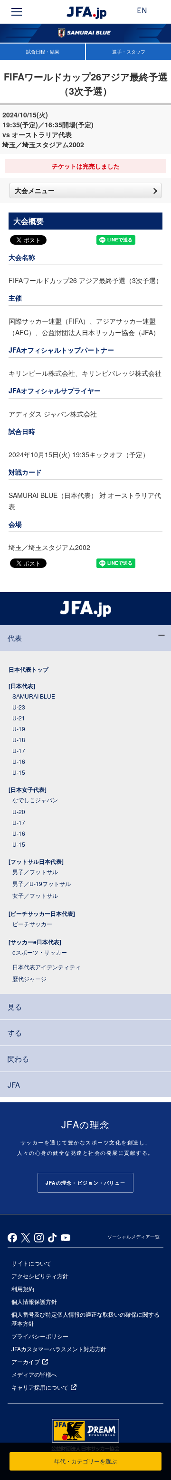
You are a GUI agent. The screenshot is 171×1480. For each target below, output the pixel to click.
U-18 (18, 740)
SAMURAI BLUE (33, 696)
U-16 (18, 761)
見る (15, 1006)
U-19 (18, 729)
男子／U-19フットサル (41, 883)
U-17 (18, 750)
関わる (18, 1058)
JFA (14, 1085)
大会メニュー (35, 190)
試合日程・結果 (42, 51)
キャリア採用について (39, 1387)
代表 (15, 638)
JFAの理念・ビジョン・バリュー (85, 1182)
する (15, 1032)
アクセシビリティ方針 (39, 1276)
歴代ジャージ (29, 979)
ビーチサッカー (32, 924)
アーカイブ (25, 1361)
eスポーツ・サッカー (39, 952)
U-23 (18, 707)
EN (142, 11)
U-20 (18, 811)
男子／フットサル (35, 872)
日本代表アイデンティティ (46, 967)
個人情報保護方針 (34, 1301)
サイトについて (31, 1263)
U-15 (18, 772)
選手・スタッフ (128, 51)
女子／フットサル (35, 895)
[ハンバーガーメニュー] (16, 12)
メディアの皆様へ (34, 1374)
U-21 (18, 718)
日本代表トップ (28, 669)
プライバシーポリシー (39, 1336)
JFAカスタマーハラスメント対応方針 (58, 1349)
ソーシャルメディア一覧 (133, 1236)
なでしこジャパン (35, 800)
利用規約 (22, 1289)
